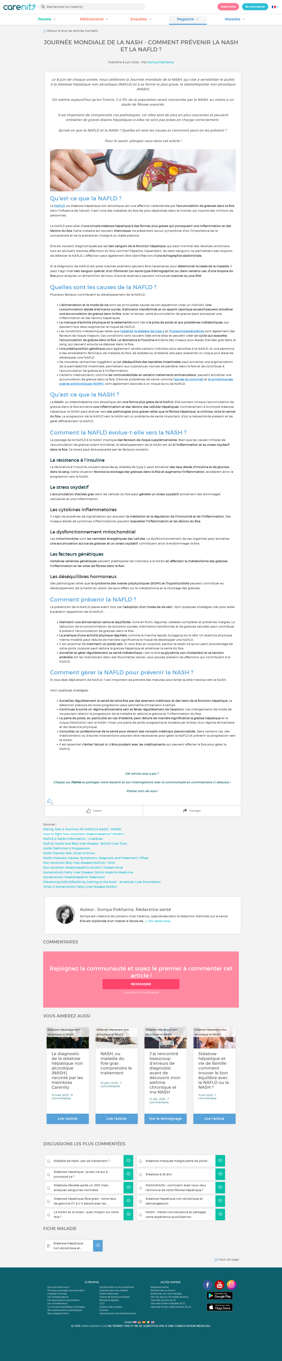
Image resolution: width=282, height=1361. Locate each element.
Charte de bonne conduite (114, 1296)
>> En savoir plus (157, 921)
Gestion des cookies (110, 1306)
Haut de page (228, 1259)
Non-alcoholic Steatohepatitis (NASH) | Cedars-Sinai (83, 867)
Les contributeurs (57, 1303)
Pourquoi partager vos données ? (66, 1290)
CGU (101, 1303)
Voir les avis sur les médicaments (169, 1296)
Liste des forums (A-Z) (163, 1300)
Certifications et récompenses (116, 1287)
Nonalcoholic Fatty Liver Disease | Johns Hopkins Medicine (88, 872)
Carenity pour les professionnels (117, 1313)
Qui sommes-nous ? (58, 1287)
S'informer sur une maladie (166, 1293)
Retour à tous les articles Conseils (72, 31)
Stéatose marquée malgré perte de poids (177, 1161)
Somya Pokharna (161, 62)
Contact (104, 1310)
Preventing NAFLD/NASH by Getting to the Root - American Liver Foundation (102, 882)
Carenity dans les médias (113, 1290)
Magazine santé (159, 1287)
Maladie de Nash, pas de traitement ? (82, 1161)
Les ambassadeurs (57, 1296)
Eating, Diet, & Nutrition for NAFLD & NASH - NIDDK (82, 829)
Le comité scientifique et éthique (66, 1306)
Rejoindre (228, 6)
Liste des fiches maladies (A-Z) (168, 1303)
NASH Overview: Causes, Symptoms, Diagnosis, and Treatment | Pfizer (95, 858)
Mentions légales (109, 1300)
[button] (47, 20)
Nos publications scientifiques (64, 1310)
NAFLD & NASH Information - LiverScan (73, 839)
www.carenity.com (94, 1326)
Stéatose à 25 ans (159, 1174)
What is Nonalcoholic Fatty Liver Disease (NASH (79, 887)
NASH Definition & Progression (66, 848)
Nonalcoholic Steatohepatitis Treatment (74, 877)
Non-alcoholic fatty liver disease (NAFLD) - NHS (79, 863)
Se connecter (255, 6)
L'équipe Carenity (57, 1293)
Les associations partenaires (63, 1300)
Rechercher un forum (163, 1290)
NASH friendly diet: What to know (69, 853)
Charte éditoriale (109, 1293)
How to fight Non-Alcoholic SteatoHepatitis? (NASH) (83, 834)
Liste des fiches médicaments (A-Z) (171, 1306)
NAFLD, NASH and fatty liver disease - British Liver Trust (85, 843)
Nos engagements (58, 1313)
